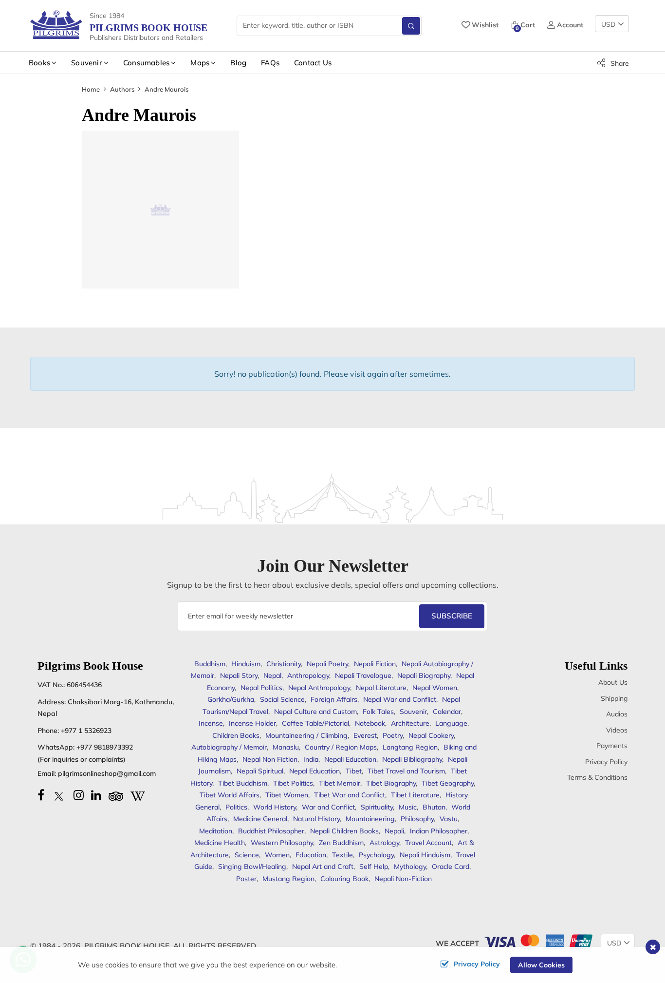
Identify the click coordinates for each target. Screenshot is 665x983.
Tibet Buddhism (242, 783)
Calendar (447, 711)
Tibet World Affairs (229, 794)
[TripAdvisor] (116, 795)
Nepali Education (350, 759)
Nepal (272, 675)
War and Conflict (328, 807)
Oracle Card (450, 866)
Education (311, 854)
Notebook (370, 723)
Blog (238, 62)
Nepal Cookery (431, 735)
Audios (617, 714)
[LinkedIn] (96, 795)
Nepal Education (314, 771)
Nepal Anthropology (319, 687)
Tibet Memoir (339, 783)
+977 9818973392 (104, 747)
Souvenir (413, 711)
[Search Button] (411, 26)
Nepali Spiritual (260, 771)
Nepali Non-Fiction (403, 878)
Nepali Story (239, 675)
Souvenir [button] (86, 62)
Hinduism (245, 663)
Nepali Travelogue (363, 675)
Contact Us (313, 62)
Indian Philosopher (438, 831)
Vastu (449, 818)
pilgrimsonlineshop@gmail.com (107, 773)
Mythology (410, 866)
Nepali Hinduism (425, 854)
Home (91, 89)
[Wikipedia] (137, 795)
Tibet (354, 771)
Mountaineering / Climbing (306, 735)
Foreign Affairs (334, 699)
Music (408, 807)
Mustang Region (288, 878)
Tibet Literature (415, 794)
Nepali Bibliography (412, 759)
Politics (236, 807)
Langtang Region (410, 747)
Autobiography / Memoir (229, 747)
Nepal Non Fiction (269, 759)
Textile (342, 854)
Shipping (614, 698)
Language (451, 723)
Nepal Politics (261, 687)
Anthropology (308, 675)
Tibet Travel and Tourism (406, 771)
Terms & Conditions (597, 777)
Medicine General (260, 818)
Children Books (235, 735)
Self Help (373, 866)
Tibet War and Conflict (349, 794)
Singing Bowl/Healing (252, 866)
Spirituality (377, 807)
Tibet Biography (391, 783)
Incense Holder (252, 723)
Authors (122, 89)
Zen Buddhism (341, 842)
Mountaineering (370, 818)
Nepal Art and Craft (322, 866)
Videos (617, 730)
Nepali (394, 831)
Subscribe (451, 615)
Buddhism (209, 663)
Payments (612, 745)
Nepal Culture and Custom (315, 711)
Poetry (393, 735)
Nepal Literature (381, 687)
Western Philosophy (282, 842)
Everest (365, 735)
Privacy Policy (606, 761)
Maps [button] (199, 62)
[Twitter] (59, 795)
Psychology (376, 854)
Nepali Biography (423, 675)
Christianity (283, 663)
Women (277, 854)
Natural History (316, 818)
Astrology (384, 842)
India (310, 759)
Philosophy (417, 818)
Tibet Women (286, 794)
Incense (211, 723)
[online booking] (537, 940)
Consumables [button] (146, 62)
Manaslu (286, 747)
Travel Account (428, 842)
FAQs (270, 62)
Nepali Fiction (375, 663)
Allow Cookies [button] (541, 965)
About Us (613, 682)
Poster (246, 878)
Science (247, 854)
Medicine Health (219, 842)
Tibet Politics (293, 783)
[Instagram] (79, 795)
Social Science (282, 699)
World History (274, 807)
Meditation (215, 831)
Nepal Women (434, 687)
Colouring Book (344, 878)
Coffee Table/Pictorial (315, 723)
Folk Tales (378, 711)
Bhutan (434, 807)
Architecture (410, 723)
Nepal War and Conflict (399, 699)
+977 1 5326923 (86, 730)
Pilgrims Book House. (127, 945)
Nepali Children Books (344, 831)
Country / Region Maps (341, 747)
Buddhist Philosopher (271, 831)
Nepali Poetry (327, 663)
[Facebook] (40, 795)
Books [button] (39, 62)
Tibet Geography (448, 783)
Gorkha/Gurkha (230, 699)
